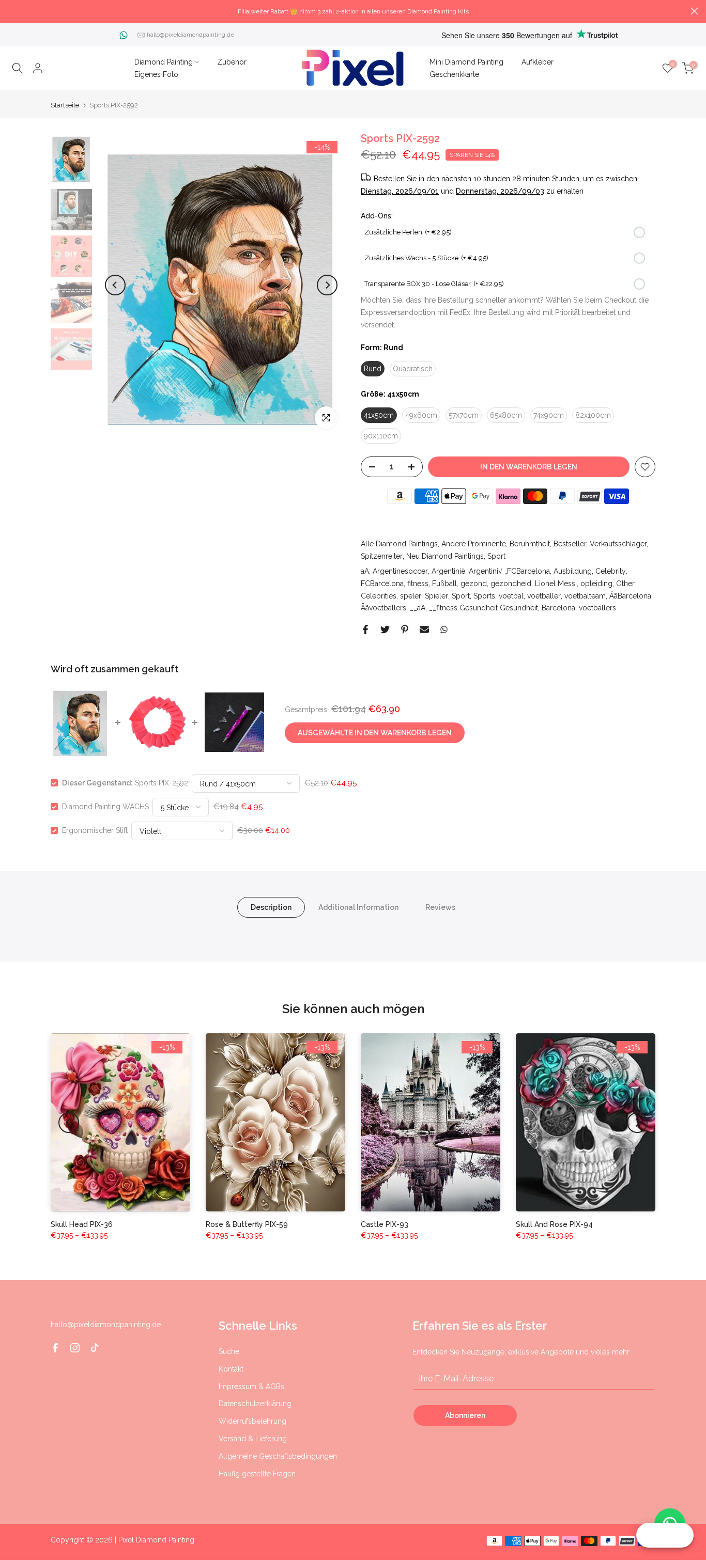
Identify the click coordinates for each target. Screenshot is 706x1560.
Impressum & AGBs (251, 1386)
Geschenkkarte (454, 74)
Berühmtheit (530, 544)
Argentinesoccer (400, 571)
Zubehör (232, 62)
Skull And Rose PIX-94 (554, 1224)
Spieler (436, 596)
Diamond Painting (163, 62)
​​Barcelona (558, 608)
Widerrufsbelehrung (252, 1421)
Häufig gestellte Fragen (257, 1474)
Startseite (65, 105)
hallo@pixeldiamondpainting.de (190, 34)
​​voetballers (597, 608)
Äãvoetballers (383, 608)
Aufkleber (537, 62)
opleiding (596, 583)
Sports (484, 596)
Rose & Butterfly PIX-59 (247, 1224)
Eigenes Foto (156, 74)
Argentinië (448, 571)
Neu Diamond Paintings (445, 556)
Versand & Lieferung (253, 1439)
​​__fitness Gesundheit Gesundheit (483, 608)
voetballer (544, 596)
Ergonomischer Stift (95, 830)
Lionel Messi (556, 583)
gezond (474, 583)
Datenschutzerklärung (255, 1403)
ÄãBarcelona (630, 596)
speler (410, 596)
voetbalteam (585, 596)
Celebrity (610, 571)
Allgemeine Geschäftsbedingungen (278, 1456)
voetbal (511, 596)
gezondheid (510, 583)
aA (365, 571)
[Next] (327, 285)
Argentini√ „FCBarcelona (509, 571)
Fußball (444, 583)
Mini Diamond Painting (466, 62)
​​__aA (417, 608)
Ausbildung (573, 571)
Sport (496, 556)
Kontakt (231, 1369)
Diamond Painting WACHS (105, 806)
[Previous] (115, 285)
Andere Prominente (473, 544)
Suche (229, 1351)
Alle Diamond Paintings (399, 544)
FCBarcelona (382, 583)
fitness (417, 583)
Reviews (440, 907)
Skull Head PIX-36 (82, 1224)
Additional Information (358, 907)
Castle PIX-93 (384, 1224)
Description (271, 907)
